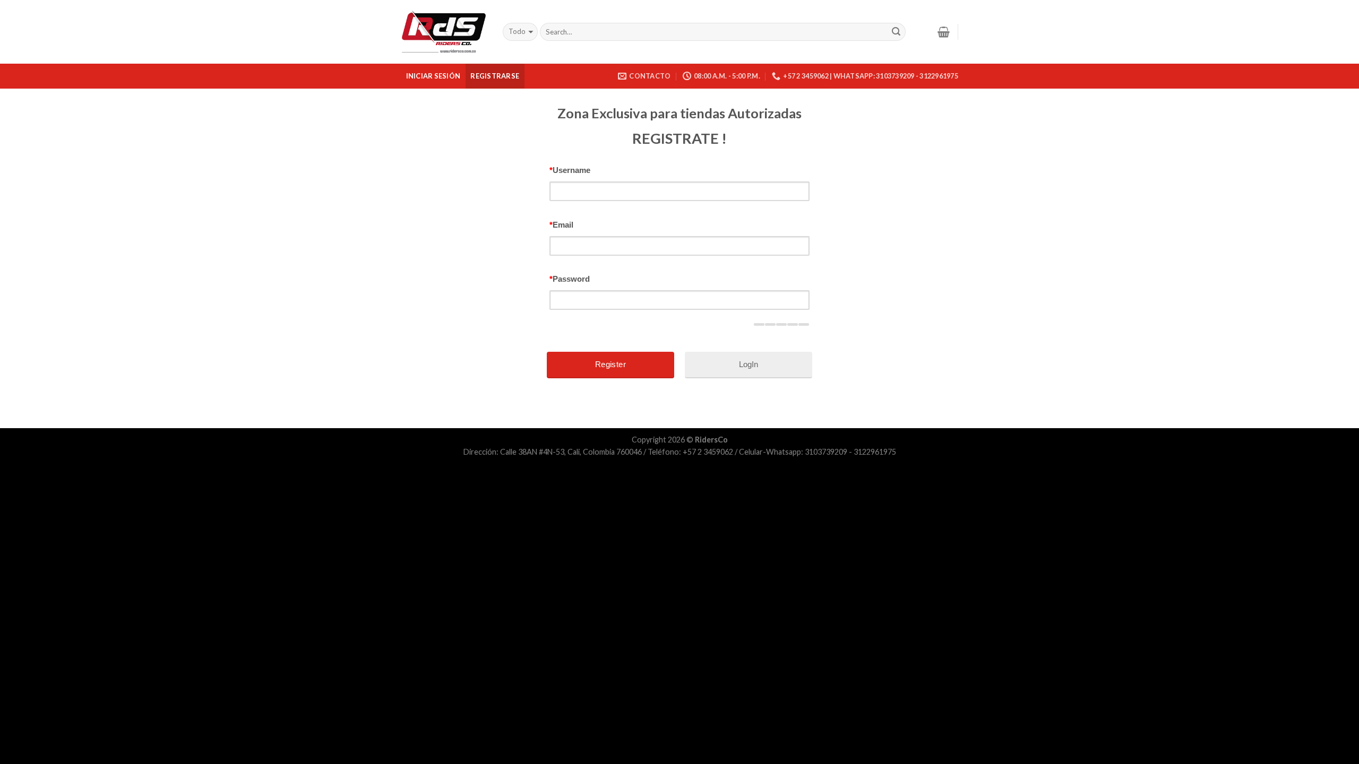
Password (569, 278)
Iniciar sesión (433, 76)
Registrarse (494, 76)
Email (561, 224)
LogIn (748, 364)
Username (569, 170)
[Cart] (943, 32)
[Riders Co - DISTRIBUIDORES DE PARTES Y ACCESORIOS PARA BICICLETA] (444, 32)
